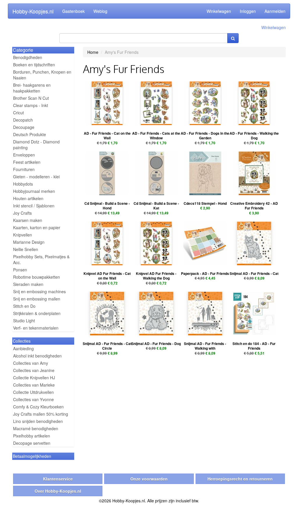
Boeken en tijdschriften (34, 64)
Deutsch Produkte (29, 134)
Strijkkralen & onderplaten (37, 313)
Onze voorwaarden (149, 479)
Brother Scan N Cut (31, 98)
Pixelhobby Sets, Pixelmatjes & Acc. (41, 259)
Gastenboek (73, 11)
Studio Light (24, 320)
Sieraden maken (28, 284)
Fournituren (24, 169)
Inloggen (248, 11)
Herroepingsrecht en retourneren (240, 479)
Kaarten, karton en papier (36, 227)
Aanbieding (23, 348)
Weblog (100, 11)
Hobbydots (23, 184)
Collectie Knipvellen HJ (34, 377)
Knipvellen (22, 235)
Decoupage (23, 127)
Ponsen (20, 270)
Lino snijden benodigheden (38, 421)
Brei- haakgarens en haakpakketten (32, 88)
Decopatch (23, 120)
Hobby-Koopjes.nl (33, 11)
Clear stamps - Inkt (30, 105)
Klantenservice (58, 479)
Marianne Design (29, 242)
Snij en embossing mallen (36, 299)
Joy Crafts (22, 213)
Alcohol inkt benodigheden (37, 356)
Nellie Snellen (25, 249)
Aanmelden (275, 11)
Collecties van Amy (30, 363)
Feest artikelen (26, 162)
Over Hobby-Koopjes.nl (58, 491)
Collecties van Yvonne (33, 399)
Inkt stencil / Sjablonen (33, 206)
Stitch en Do (24, 306)
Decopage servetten (31, 443)
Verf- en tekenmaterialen (35, 328)
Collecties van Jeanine (33, 370)
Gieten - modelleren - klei (36, 176)
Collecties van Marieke (34, 385)
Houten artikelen (28, 198)
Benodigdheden (27, 57)
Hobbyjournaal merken (34, 191)
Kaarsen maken (27, 220)
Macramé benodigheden (35, 428)
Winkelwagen (219, 11)
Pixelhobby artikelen (31, 436)
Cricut (18, 112)
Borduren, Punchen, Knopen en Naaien (42, 75)
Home (92, 52)
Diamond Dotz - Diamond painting (36, 144)
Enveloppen (24, 155)
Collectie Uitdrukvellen (33, 392)
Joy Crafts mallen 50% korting (40, 414)
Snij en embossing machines (39, 291)
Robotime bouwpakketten (36, 277)
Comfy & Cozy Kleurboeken (38, 407)
